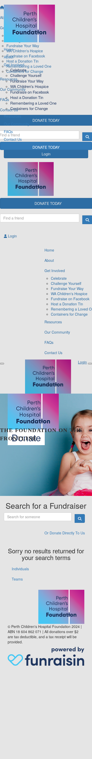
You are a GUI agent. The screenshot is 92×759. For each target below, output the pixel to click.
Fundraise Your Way (27, 81)
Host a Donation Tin (26, 97)
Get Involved (14, 64)
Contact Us (13, 139)
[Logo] (46, 22)
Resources (12, 116)
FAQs (8, 131)
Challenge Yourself (25, 75)
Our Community (16, 123)
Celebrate (18, 70)
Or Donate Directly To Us (64, 532)
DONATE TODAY (46, 147)
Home (9, 49)
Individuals (20, 568)
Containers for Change (29, 108)
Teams (17, 579)
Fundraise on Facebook (29, 92)
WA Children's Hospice (29, 86)
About (8, 56)
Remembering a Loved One (33, 103)
